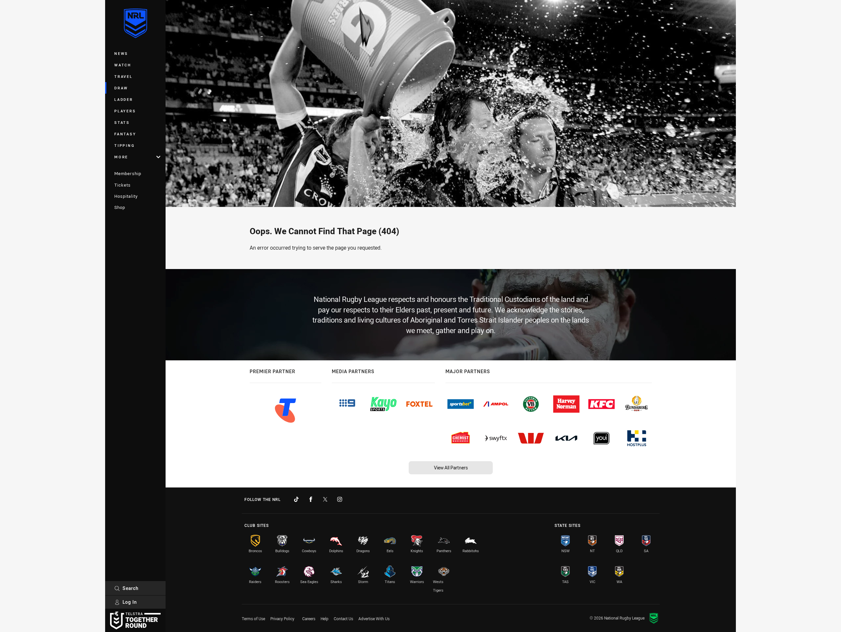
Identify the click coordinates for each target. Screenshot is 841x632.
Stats (122, 122)
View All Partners (451, 467)
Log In (130, 602)
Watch (122, 64)
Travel (123, 76)
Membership (127, 173)
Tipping (124, 145)
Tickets (122, 185)
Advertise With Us (374, 618)
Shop (119, 207)
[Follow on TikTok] (296, 499)
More (121, 156)
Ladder (123, 99)
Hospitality (126, 196)
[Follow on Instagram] (339, 499)
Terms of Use (253, 618)
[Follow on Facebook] (310, 499)
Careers (308, 618)
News (121, 53)
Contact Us (343, 618)
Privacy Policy (282, 618)
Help (325, 618)
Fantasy (125, 133)
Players (125, 110)
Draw (121, 87)
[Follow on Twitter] (325, 499)
